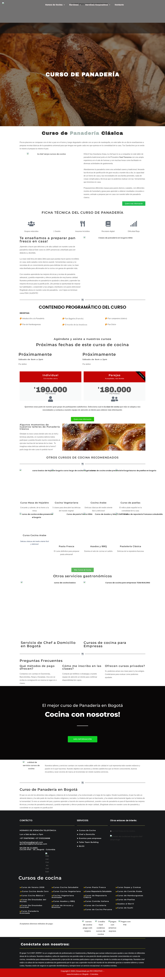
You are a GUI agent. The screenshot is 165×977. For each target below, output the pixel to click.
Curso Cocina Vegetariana (66, 891)
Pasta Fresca (66, 546)
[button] (64, 437)
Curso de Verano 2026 (32, 887)
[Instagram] (115, 944)
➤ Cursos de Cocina (86, 830)
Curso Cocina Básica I (32, 895)
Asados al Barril (125, 904)
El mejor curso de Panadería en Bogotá (82, 705)
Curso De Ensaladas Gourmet (31, 906)
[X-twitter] (105, 944)
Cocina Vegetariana (66, 502)
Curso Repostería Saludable (98, 891)
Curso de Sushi (124, 908)
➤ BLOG (81, 846)
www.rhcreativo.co (74, 974)
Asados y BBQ (98, 546)
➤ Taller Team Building (88, 842)
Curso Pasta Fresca (95, 887)
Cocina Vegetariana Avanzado (63, 896)
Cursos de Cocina (54, 5)
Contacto (119, 5)
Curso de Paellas (125, 899)
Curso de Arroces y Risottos (63, 906)
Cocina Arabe (99, 502)
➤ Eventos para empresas (89, 838)
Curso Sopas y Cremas (128, 887)
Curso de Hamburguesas (129, 895)
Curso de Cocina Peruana (98, 909)
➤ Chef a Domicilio (86, 834)
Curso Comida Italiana (96, 901)
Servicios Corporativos (96, 5)
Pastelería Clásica (130, 546)
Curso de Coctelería (95, 905)
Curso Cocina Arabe (34, 535)
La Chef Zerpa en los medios (123, 831)
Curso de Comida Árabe (129, 891)
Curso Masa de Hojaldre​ (34, 502)
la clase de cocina (111, 407)
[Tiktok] (125, 944)
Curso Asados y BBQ (63, 901)
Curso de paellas (130, 502)
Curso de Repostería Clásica (95, 896)
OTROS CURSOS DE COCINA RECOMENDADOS (82, 457)
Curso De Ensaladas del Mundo (33, 900)
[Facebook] (95, 944)
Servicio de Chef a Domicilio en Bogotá (48, 644)
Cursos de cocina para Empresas (105, 644)
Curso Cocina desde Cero (34, 891)
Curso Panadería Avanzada (29, 912)
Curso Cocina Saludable (65, 887)
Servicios (74, 5)
